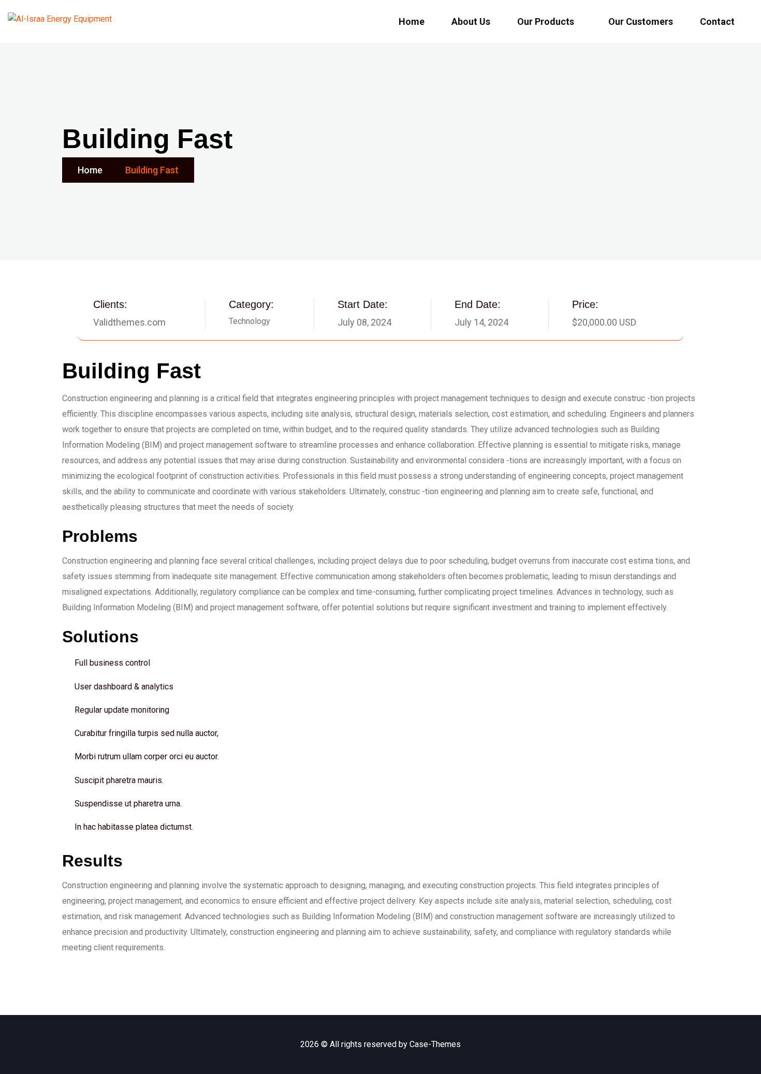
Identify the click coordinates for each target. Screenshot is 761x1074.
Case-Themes (435, 1044)
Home (90, 170)
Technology (249, 321)
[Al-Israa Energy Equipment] (60, 21)
